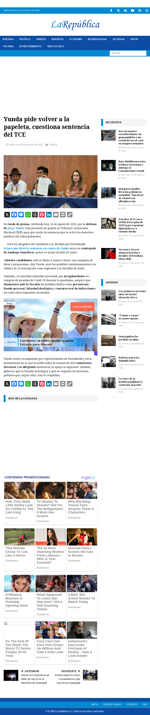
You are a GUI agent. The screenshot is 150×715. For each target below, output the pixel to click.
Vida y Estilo (55, 46)
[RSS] (147, 10)
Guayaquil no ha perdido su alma (128, 338)
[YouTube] (132, 10)
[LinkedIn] (125, 10)
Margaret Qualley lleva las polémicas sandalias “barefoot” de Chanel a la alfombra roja (132, 195)
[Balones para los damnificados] (108, 361)
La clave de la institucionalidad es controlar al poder (131, 381)
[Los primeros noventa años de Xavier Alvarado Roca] (108, 295)
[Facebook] (111, 10)
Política (24, 39)
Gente (134, 39)
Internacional (97, 39)
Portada (8, 39)
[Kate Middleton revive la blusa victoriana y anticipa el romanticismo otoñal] (108, 165)
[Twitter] (118, 10)
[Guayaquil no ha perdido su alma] (108, 340)
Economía (75, 39)
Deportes (57, 39)
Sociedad (119, 39)
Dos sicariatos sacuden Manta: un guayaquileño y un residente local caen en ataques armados (131, 137)
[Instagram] (139, 10)
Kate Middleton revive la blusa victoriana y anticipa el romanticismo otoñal (132, 166)
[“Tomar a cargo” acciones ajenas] (108, 319)
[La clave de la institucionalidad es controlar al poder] (108, 382)
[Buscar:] (128, 53)
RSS (145, 704)
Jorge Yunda (16, 228)
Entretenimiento (30, 46)
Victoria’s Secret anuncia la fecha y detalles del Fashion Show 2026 (131, 254)
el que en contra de (36, 248)
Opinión (41, 39)
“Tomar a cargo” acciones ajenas (129, 317)
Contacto (132, 704)
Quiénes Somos (112, 704)
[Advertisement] (75, 84)
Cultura (8, 46)
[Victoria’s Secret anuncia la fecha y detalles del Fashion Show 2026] (108, 253)
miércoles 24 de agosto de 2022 (26, 144)
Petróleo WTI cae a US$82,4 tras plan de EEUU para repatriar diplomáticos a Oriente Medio (131, 225)
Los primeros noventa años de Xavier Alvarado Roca (132, 294)
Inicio (94, 704)
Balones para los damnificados (129, 359)
